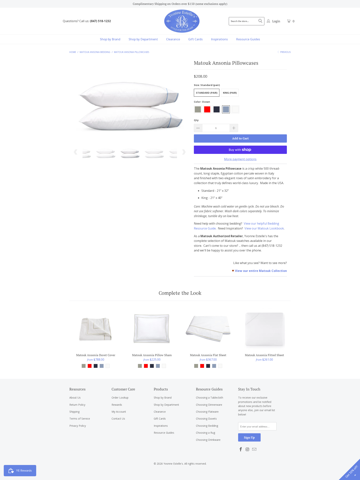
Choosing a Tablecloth (209, 397)
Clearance (173, 39)
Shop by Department (143, 39)
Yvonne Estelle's (173, 463)
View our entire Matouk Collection (261, 271)
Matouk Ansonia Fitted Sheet (264, 329)
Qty (196, 120)
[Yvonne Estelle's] (182, 21)
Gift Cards (195, 39)
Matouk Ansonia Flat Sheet (208, 329)
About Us (75, 397)
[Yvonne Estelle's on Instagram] (247, 449)
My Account (119, 411)
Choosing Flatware (207, 411)
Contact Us (118, 418)
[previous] (75, 101)
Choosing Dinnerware (209, 404)
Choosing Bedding (207, 425)
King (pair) (230, 92)
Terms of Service (79, 418)
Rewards (117, 404)
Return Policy (77, 404)
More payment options (240, 159)
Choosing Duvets (206, 418)
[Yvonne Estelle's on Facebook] (241, 449)
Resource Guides (248, 39)
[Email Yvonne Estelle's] (254, 449)
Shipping (74, 411)
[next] (183, 101)
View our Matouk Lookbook (264, 228)
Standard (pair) (206, 92)
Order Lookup (120, 397)
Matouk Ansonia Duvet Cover (95, 329)
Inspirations (219, 39)
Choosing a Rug (205, 432)
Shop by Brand (110, 39)
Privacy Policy (77, 425)
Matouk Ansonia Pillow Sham (152, 329)
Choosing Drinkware (208, 440)
